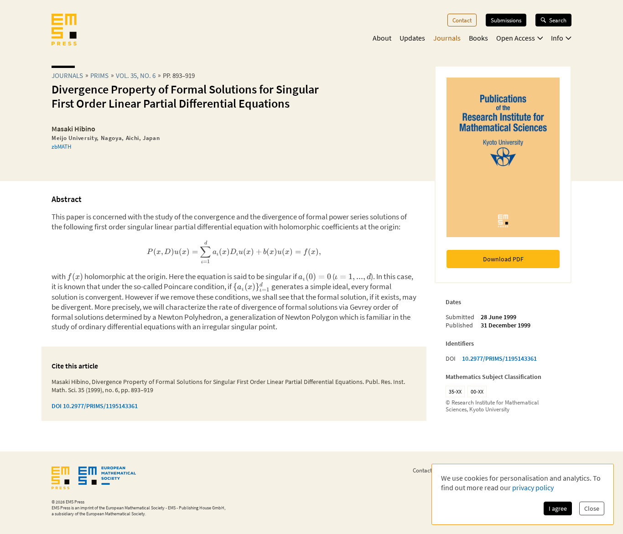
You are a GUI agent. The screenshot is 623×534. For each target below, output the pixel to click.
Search (557, 20)
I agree (558, 508)
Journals (447, 37)
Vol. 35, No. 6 (136, 75)
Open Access (515, 37)
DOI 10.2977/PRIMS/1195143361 (95, 406)
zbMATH (61, 146)
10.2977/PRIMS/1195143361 (499, 358)
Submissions (506, 20)
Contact (462, 20)
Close (591, 508)
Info (557, 37)
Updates (412, 37)
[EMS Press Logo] (64, 30)
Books (478, 37)
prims (99, 75)
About (382, 37)
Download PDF (503, 259)
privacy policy (533, 487)
